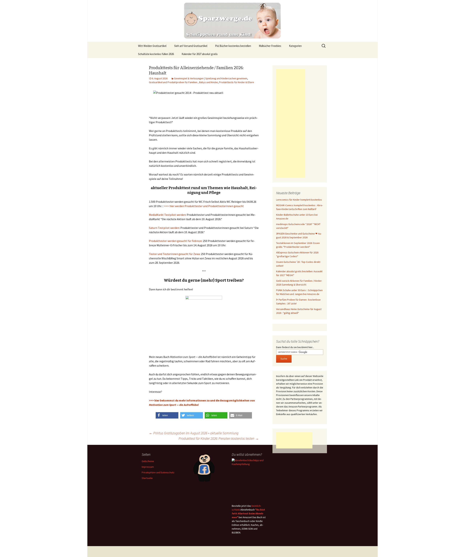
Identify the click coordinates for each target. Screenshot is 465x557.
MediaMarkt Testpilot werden (167, 215)
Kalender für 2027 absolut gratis (200, 54)
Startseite (147, 478)
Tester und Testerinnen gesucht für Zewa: (174, 254)
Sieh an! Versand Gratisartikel (190, 46)
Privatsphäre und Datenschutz (158, 472)
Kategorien (295, 46)
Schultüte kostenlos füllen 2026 (156, 54)
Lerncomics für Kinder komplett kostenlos (299, 199)
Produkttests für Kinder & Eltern (236, 82)
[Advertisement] (290, 123)
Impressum (148, 466)
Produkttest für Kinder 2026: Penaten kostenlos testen (219, 438)
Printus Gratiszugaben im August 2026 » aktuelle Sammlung (193, 433)
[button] (167, 415)
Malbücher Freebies (270, 46)
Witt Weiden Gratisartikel (152, 46)
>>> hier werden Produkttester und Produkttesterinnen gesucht (204, 206)
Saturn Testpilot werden (164, 228)
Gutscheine (148, 461)
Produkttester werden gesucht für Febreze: (175, 241)
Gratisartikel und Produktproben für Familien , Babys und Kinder (183, 82)
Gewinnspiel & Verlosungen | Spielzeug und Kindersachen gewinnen (210, 78)
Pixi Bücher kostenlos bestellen (233, 46)
